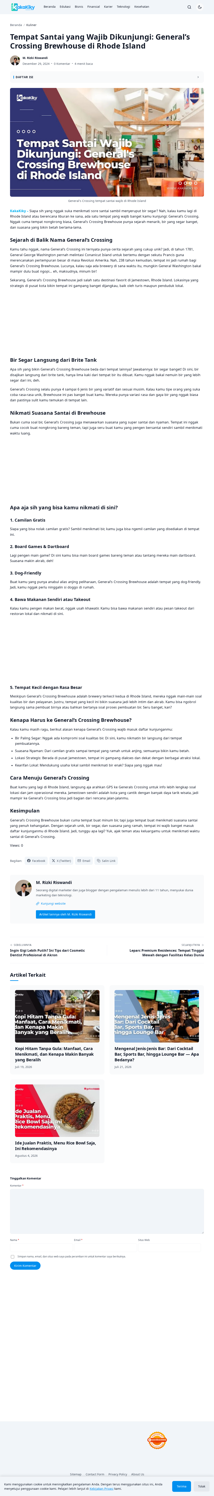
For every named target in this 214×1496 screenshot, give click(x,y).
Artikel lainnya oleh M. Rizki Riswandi (65, 914)
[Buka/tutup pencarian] (189, 7)
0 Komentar (62, 63)
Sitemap (76, 1474)
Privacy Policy (117, 1474)
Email (78, 1240)
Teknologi (123, 6)
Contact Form (95, 1474)
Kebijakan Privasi (101, 1488)
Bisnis (79, 6)
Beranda (50, 6)
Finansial (93, 6)
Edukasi (65, 6)
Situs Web (144, 1240)
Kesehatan (141, 6)
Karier (108, 6)
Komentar (17, 1185)
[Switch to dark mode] (200, 7)
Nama (14, 1240)
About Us (137, 1474)
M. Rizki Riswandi (54, 882)
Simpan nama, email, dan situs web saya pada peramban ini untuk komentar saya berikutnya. (72, 1256)
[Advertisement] (107, 321)
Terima (181, 1486)
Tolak (201, 1486)
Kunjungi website (53, 903)
